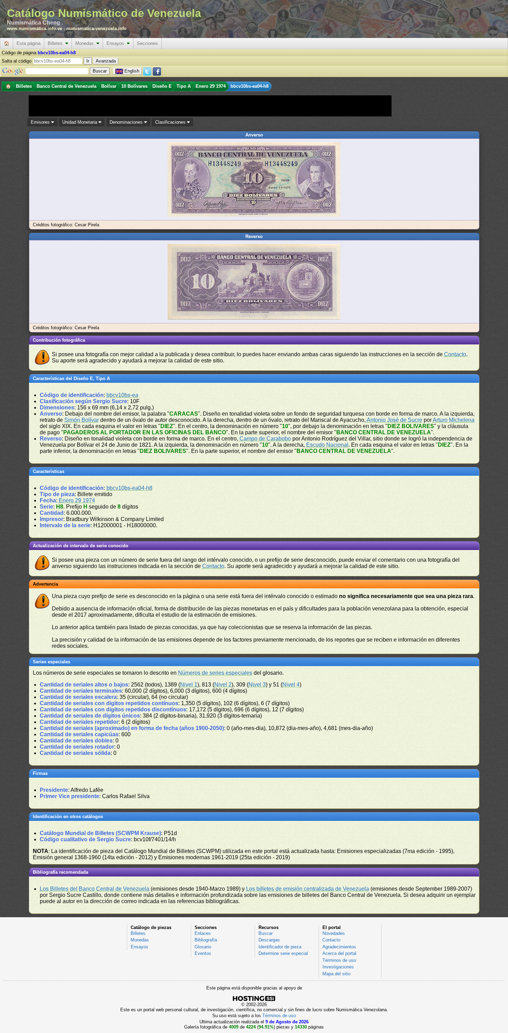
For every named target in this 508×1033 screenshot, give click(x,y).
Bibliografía (206, 939)
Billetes (56, 43)
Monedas (85, 43)
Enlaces (203, 933)
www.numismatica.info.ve (34, 28)
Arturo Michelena (453, 420)
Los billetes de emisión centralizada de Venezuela (307, 889)
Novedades (333, 933)
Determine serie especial (283, 953)
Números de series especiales (215, 673)
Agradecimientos (339, 946)
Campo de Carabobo (265, 439)
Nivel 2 (223, 685)
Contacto (455, 354)
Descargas (269, 939)
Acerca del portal (339, 953)
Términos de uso (339, 960)
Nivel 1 (188, 685)
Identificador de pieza (279, 946)
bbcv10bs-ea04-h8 (129, 488)
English (131, 71)
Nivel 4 (291, 685)
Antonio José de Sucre (394, 420)
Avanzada (106, 61)
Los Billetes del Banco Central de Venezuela (94, 889)
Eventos (203, 953)
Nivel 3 (257, 685)
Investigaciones (338, 966)
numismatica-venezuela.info (96, 28)
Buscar (265, 933)
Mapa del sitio (336, 973)
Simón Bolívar (81, 420)
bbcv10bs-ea (122, 395)
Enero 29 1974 (77, 500)
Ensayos (116, 43)
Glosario (203, 946)
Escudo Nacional (327, 445)
